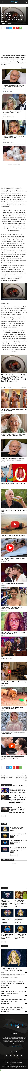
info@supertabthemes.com (16, 1046)
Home (2, 5)
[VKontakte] (17, 1055)
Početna (5, 1060)
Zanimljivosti (8, 13)
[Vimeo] (14, 1055)
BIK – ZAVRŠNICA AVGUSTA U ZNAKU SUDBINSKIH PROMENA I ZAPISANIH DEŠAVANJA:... (7, 903)
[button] (26, 2)
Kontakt (14, 1060)
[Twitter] (10, 1055)
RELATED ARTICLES (6, 785)
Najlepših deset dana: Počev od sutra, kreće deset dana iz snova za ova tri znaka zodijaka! (17, 790)
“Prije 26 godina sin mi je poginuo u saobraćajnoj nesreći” (7, 777)
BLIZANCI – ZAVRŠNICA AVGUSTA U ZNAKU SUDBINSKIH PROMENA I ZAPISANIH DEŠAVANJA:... (18, 849)
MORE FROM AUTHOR (18, 785)
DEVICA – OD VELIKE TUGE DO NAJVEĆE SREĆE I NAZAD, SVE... (12, 969)
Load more (13, 855)
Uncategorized (4, 810)
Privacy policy (19, 1062)
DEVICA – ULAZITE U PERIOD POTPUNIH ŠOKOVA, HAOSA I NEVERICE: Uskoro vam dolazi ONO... (12, 983)
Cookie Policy (20, 1060)
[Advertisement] (14, 43)
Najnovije (6, 5)
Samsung (4, 23)
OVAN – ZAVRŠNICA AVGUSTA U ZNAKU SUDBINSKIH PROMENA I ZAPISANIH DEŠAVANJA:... (20, 903)
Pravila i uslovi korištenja (11, 1062)
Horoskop (4, 792)
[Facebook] (6, 1055)
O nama (10, 1060)
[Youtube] (21, 1055)
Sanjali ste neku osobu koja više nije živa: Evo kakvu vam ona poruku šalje (21, 778)
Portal (2, 972)
